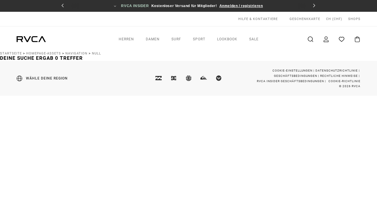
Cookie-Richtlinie (344, 81)
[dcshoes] (173, 78)
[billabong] (158, 78)
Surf (176, 39)
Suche (310, 39)
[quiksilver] (203, 78)
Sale (254, 39)
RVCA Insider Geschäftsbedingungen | (292, 81)
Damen (153, 39)
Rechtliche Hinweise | (340, 75)
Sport (199, 39)
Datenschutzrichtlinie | (338, 70)
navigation (76, 53)
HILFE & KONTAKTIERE (258, 19)
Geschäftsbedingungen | (297, 75)
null (96, 53)
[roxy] (218, 78)
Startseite (11, 53)
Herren (126, 39)
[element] (188, 78)
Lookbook (227, 39)
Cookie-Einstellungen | (293, 70)
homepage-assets (43, 53)
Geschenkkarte (305, 19)
